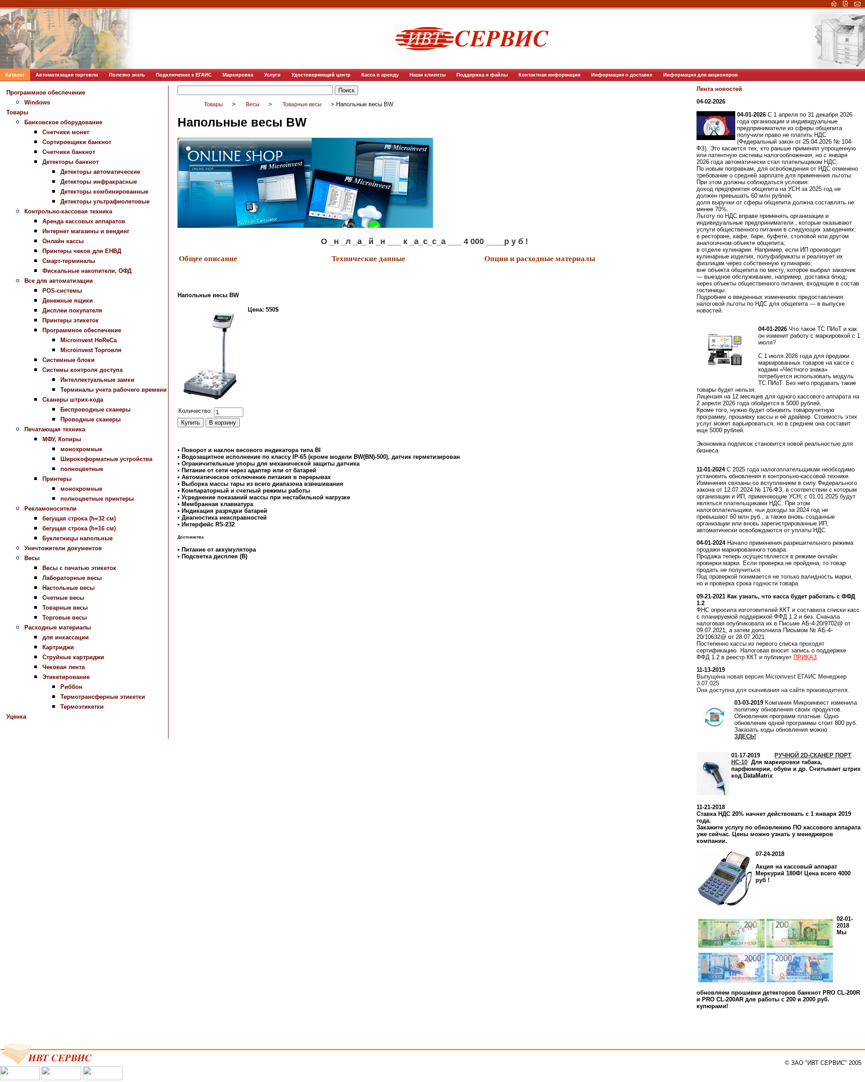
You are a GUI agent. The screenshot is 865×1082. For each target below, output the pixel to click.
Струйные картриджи (73, 657)
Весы (32, 558)
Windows (37, 102)
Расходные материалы (57, 627)
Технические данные (368, 258)
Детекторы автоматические (100, 171)
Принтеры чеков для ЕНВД (81, 251)
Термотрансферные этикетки (102, 696)
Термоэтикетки (82, 706)
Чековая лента (63, 667)
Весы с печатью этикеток (79, 568)
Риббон (71, 687)
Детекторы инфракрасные (98, 181)
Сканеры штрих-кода (72, 399)
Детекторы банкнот (70, 161)
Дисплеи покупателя (72, 310)
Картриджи (58, 647)
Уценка (16, 716)
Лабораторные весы (72, 578)
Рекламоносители (50, 508)
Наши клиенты (428, 74)
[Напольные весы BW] (212, 356)
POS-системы (62, 290)
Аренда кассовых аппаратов (83, 221)
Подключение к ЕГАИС (184, 74)
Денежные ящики (67, 300)
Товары (17, 112)
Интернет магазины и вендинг (85, 231)
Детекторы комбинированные (104, 191)
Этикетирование (66, 677)
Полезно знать (127, 74)
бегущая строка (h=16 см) (79, 528)
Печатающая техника (54, 429)
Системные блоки (68, 360)
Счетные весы (63, 597)
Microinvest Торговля (91, 350)
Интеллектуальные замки (97, 379)
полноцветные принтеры (97, 498)
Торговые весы (64, 617)
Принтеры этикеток (70, 320)
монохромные (81, 449)
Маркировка (238, 74)
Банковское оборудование (63, 122)
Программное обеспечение (45, 92)
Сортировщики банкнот (76, 142)
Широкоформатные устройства (106, 459)
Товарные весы (65, 607)
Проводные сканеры (90, 419)
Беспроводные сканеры (95, 409)
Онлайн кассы (63, 241)
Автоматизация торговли (67, 74)
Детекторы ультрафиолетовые (105, 201)
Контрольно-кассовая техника (68, 211)
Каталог (15, 74)
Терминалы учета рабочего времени (113, 389)
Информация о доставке (621, 74)
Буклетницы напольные (77, 538)
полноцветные (81, 469)
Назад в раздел (199, 576)
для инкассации (65, 637)
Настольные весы (68, 587)
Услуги (272, 74)
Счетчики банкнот (68, 152)
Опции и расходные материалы (539, 258)
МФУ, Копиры (61, 439)
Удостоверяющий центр (321, 74)
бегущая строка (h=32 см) (79, 518)
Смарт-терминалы (68, 261)
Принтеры (57, 478)
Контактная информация (549, 74)
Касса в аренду (380, 74)
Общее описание (208, 258)
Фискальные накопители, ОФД (87, 270)
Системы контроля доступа (82, 370)
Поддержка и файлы (482, 74)
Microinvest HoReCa (88, 340)
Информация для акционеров (700, 74)
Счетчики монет (65, 132)
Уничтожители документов (63, 548)
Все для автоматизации (58, 280)
